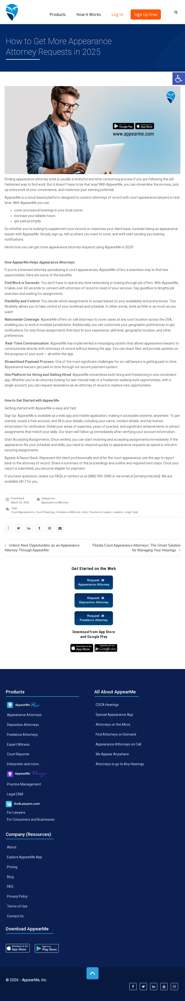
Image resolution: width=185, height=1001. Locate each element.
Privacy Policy (17, 896)
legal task (131, 512)
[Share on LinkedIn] (29, 528)
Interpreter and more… (24, 764)
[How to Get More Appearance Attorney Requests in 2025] (12, 12)
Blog (10, 877)
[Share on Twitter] (18, 528)
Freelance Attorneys (22, 734)
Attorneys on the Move (113, 724)
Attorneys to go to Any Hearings (120, 764)
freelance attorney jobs (72, 512)
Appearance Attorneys (24, 715)
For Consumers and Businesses (31, 819)
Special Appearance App (114, 715)
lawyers (118, 512)
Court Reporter (18, 754)
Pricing (12, 867)
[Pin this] (49, 528)
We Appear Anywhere (112, 754)
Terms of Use (17, 906)
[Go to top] (92, 973)
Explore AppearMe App (24, 857)
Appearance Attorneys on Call (118, 744)
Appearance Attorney (54, 502)
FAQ (10, 886)
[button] (178, 78)
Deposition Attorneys (23, 725)
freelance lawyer (100, 512)
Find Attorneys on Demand (116, 734)
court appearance (22, 512)
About (11, 847)
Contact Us (15, 916)
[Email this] (60, 528)
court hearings (45, 512)
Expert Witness (18, 744)
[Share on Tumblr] (39, 528)
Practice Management (24, 784)
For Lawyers (16, 812)
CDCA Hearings (107, 705)
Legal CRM (15, 794)
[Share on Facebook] (8, 528)
